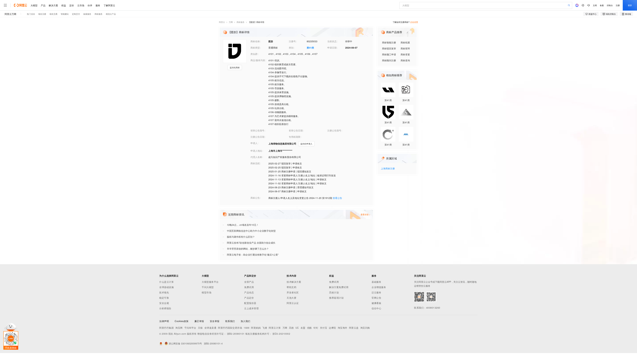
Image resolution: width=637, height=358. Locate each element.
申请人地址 (256, 150)
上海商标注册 (388, 168)
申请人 (253, 143)
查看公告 (337, 198)
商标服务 (241, 22)
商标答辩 (405, 48)
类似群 (253, 54)
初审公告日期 (296, 130)
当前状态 (332, 41)
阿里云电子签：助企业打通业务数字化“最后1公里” (253, 254)
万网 (231, 22)
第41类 (310, 47)
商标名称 (255, 41)
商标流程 (255, 163)
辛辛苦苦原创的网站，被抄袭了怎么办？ (248, 248)
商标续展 (405, 42)
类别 (291, 47)
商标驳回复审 (389, 48)
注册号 (292, 41)
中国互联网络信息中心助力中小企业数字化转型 (251, 230)
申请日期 (332, 47)
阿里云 (222, 22)
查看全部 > (365, 214)
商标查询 (405, 60)
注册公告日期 (257, 136)
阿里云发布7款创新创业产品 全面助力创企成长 (251, 242)
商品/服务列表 (257, 60)
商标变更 (405, 54)
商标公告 (255, 197)
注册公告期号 (334, 130)
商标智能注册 (389, 42)
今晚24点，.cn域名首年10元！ (243, 224)
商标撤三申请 (389, 54)
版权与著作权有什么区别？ (241, 236)
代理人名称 (256, 157)
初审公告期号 (257, 130)
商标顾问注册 (389, 60)
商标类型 (255, 47)
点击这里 (414, 22)
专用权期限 (294, 136)
